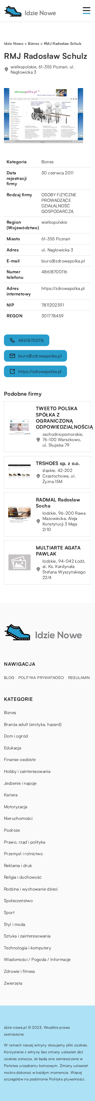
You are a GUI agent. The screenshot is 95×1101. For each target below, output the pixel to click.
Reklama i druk (18, 865)
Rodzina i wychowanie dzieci (31, 889)
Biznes (47, 161)
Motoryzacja (15, 806)
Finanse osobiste (20, 759)
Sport (9, 912)
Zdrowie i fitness (19, 971)
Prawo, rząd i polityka (24, 842)
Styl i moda (14, 924)
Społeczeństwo (18, 900)
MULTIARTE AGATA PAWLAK (58, 551)
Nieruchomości (18, 818)
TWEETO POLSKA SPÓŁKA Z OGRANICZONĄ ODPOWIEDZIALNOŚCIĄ (64, 417)
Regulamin (79, 677)
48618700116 (54, 271)
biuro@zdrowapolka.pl (63, 261)
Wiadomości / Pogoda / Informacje (37, 959)
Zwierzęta (13, 983)
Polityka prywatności (41, 677)
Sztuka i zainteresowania (27, 936)
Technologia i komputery (27, 947)
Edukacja (12, 747)
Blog (9, 677)
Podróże (12, 830)
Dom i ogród (16, 736)
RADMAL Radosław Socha (58, 503)
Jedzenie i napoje (20, 783)
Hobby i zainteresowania (27, 771)
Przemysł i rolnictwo (23, 853)
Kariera (11, 794)
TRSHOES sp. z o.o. (58, 463)
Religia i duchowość (23, 877)
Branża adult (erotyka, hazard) (32, 724)
